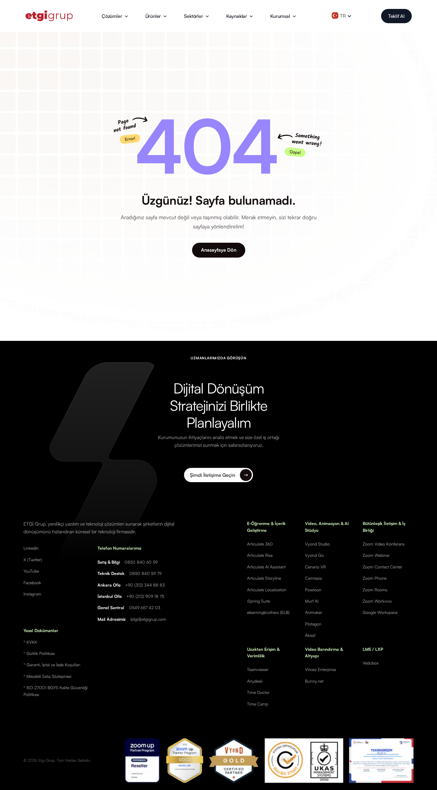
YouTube (31, 570)
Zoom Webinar (376, 555)
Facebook (32, 582)
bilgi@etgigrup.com (148, 619)
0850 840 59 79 (145, 573)
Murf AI (311, 601)
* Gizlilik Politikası (39, 653)
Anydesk (254, 681)
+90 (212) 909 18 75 (145, 596)
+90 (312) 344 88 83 (145, 584)
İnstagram (32, 593)
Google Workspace (380, 612)
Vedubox (370, 662)
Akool (310, 635)
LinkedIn (31, 548)
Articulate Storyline (264, 578)
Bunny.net (314, 681)
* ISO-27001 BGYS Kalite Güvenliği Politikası (55, 691)
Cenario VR (315, 566)
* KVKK (30, 642)
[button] (114, 16)
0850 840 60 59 (141, 562)
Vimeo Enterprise (320, 669)
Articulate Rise (260, 555)
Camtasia (313, 578)
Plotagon (313, 623)
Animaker (313, 612)
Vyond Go (314, 555)
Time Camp (257, 703)
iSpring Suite (258, 601)
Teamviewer (257, 669)
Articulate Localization (266, 589)
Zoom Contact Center (382, 566)
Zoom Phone (374, 578)
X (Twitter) (32, 559)
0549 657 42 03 (144, 607)
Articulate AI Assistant (266, 566)
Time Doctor (258, 692)
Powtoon (313, 589)
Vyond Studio (317, 543)
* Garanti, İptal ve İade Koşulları (51, 664)
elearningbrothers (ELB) (268, 612)
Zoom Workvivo (377, 601)
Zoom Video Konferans (384, 543)
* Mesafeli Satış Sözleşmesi (47, 676)
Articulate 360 (260, 543)
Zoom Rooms (375, 589)
